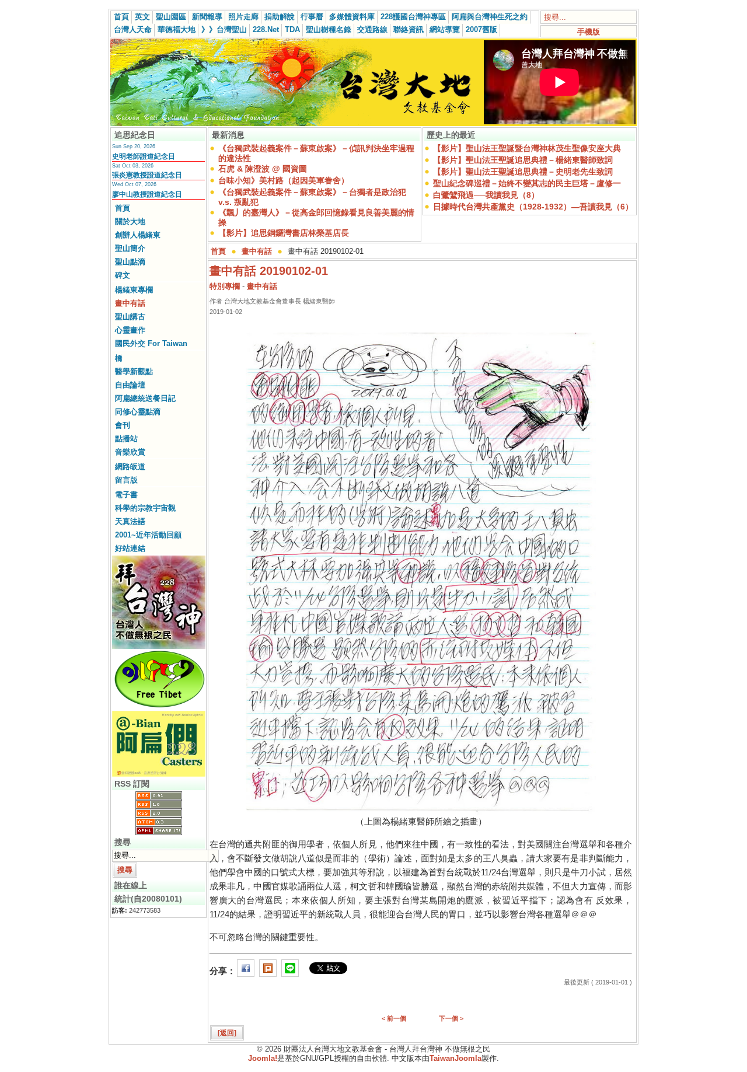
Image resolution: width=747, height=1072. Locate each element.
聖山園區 (171, 16)
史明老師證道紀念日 (143, 156)
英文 (142, 16)
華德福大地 (177, 29)
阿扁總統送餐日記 (145, 398)
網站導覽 (445, 29)
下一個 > (451, 1018)
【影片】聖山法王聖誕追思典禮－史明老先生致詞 (523, 171)
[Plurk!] (268, 971)
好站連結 (130, 548)
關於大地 (130, 221)
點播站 (126, 438)
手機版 (588, 31)
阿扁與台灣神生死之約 (490, 16)
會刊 (122, 425)
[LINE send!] (290, 971)
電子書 (126, 494)
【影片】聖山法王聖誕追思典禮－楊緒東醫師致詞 (523, 160)
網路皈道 (130, 466)
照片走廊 (243, 16)
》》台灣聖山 (224, 29)
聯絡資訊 (408, 29)
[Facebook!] (246, 971)
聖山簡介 (130, 248)
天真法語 (130, 521)
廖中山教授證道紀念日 (147, 194)
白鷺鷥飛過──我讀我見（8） (486, 195)
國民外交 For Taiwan (151, 343)
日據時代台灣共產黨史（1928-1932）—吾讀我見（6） (533, 206)
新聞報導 (207, 16)
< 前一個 (394, 1018)
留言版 (126, 480)
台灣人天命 (133, 29)
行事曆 (312, 16)
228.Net (266, 29)
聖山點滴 (130, 261)
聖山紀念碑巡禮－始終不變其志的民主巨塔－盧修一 (527, 183)
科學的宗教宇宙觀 (145, 508)
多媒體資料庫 (352, 16)
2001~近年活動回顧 (148, 534)
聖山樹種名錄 (328, 29)
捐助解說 (279, 16)
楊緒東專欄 (134, 289)
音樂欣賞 (130, 452)
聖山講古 (130, 316)
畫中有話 (130, 303)
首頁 (121, 16)
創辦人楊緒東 (137, 235)
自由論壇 (130, 384)
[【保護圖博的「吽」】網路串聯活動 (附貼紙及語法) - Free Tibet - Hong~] (158, 707)
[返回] (227, 1033)
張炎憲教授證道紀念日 (147, 175)
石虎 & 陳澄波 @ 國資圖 (262, 168)
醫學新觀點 (134, 371)
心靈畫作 (130, 330)
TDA (292, 29)
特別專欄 (225, 286)
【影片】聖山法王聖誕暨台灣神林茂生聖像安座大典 (527, 148)
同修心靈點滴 (137, 411)
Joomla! (262, 1058)
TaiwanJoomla (455, 1058)
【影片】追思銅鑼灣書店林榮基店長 (283, 233)
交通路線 (372, 29)
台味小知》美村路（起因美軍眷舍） (283, 180)
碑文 (122, 275)
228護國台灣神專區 (413, 16)
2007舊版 (481, 29)
